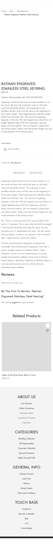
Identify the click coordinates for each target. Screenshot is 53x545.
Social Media (26, 528)
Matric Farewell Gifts (26, 457)
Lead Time (26, 478)
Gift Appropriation (26, 443)
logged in (16, 302)
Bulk (26, 518)
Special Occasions (26, 453)
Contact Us (26, 509)
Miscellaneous (16, 162)
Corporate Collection (26, 448)
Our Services (26, 403)
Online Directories (26, 408)
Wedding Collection (26, 438)
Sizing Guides (26, 488)
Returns (26, 483)
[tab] (19, 173)
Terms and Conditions (26, 493)
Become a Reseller (27, 513)
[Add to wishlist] (47, 325)
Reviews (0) (36, 173)
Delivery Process (26, 473)
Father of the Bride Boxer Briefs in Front (18, 375)
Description (19, 173)
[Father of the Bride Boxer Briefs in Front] (26, 346)
